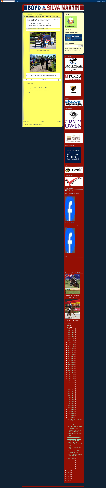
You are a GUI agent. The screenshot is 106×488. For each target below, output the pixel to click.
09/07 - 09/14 (71, 360)
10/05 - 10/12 (71, 352)
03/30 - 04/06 (71, 405)
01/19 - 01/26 (71, 464)
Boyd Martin (67, 195)
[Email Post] (58, 79)
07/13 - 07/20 (71, 376)
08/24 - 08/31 (71, 364)
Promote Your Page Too (69, 222)
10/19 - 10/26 (71, 348)
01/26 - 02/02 (71, 462)
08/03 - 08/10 (71, 370)
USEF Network (36, 23)
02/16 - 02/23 (71, 417)
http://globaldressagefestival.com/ (36, 28)
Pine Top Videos (71, 424)
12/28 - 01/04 (71, 329)
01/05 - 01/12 (71, 468)
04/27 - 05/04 (71, 398)
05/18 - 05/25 (71, 392)
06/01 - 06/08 (71, 388)
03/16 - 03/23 (71, 409)
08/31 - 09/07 (71, 362)
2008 (68, 480)
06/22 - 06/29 (71, 382)
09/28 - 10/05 (71, 354)
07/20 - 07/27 (71, 374)
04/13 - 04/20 (71, 401)
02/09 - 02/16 (71, 458)
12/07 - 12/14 (71, 334)
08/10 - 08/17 (71, 368)
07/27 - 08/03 (71, 372)
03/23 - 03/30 (71, 407)
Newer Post (26, 121)
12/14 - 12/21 (71, 332)
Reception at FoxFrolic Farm (74, 422)
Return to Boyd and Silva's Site (72, 50)
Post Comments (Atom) (35, 124)
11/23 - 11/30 (71, 338)
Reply (28, 92)
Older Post (58, 121)
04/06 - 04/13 (71, 403)
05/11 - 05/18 (71, 394)
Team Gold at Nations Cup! (73, 437)
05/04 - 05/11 (71, 396)
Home (42, 121)
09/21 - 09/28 (71, 356)
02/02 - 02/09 (71, 460)
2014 (68, 327)
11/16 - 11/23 (71, 340)
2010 (68, 476)
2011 (68, 474)
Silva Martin (67, 227)
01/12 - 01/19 (71, 466)
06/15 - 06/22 (71, 384)
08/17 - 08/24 (71, 366)
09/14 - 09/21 (71, 358)
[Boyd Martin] (70, 220)
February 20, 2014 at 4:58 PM (41, 87)
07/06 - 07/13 (71, 378)
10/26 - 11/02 (71, 346)
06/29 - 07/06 (71, 380)
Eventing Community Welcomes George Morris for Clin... (74, 444)
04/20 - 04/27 (71, 399)
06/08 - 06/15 (71, 386)
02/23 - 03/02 (71, 415)
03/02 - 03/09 (71, 413)
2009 (68, 478)
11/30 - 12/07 (71, 336)
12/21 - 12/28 (71, 331)
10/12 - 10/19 (71, 350)
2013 (68, 470)
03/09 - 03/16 (71, 411)
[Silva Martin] (70, 252)
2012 (68, 472)
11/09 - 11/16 (71, 342)
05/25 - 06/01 (71, 390)
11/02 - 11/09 (71, 344)
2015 (68, 325)
